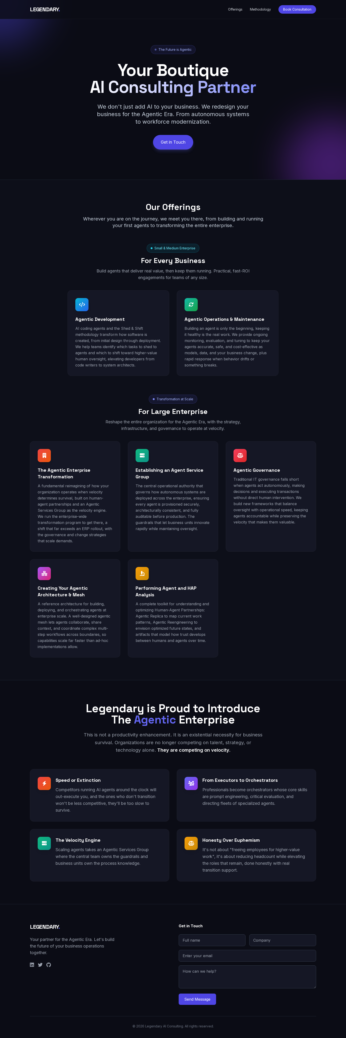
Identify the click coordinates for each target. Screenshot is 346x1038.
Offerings (235, 9)
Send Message (197, 999)
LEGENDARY (45, 9)
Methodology (260, 9)
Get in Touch (173, 142)
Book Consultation (297, 9)
